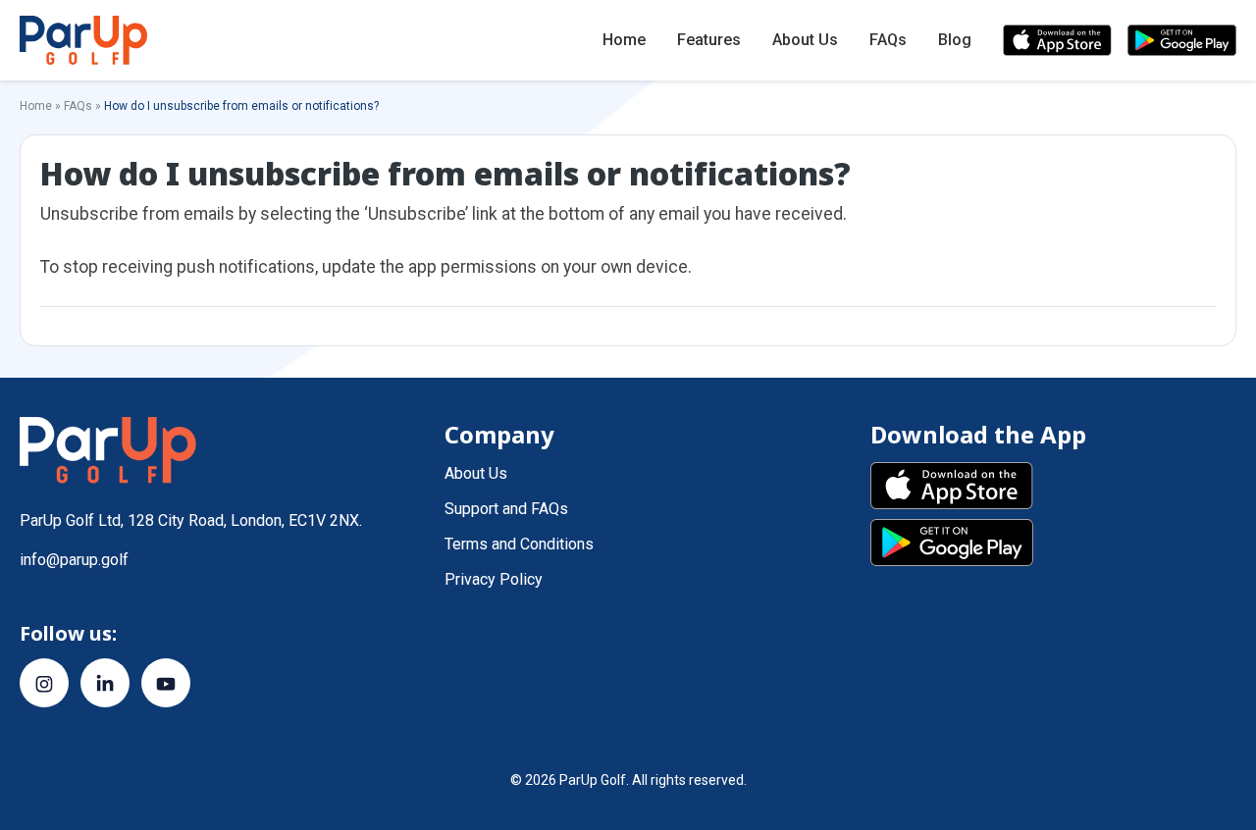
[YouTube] (165, 682)
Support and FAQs (506, 508)
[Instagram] (44, 682)
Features (709, 39)
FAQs (888, 39)
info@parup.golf (74, 559)
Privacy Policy (494, 579)
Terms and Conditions (519, 544)
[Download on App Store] (1057, 40)
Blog (954, 39)
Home (624, 39)
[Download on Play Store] (1181, 40)
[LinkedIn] (105, 682)
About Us (805, 39)
